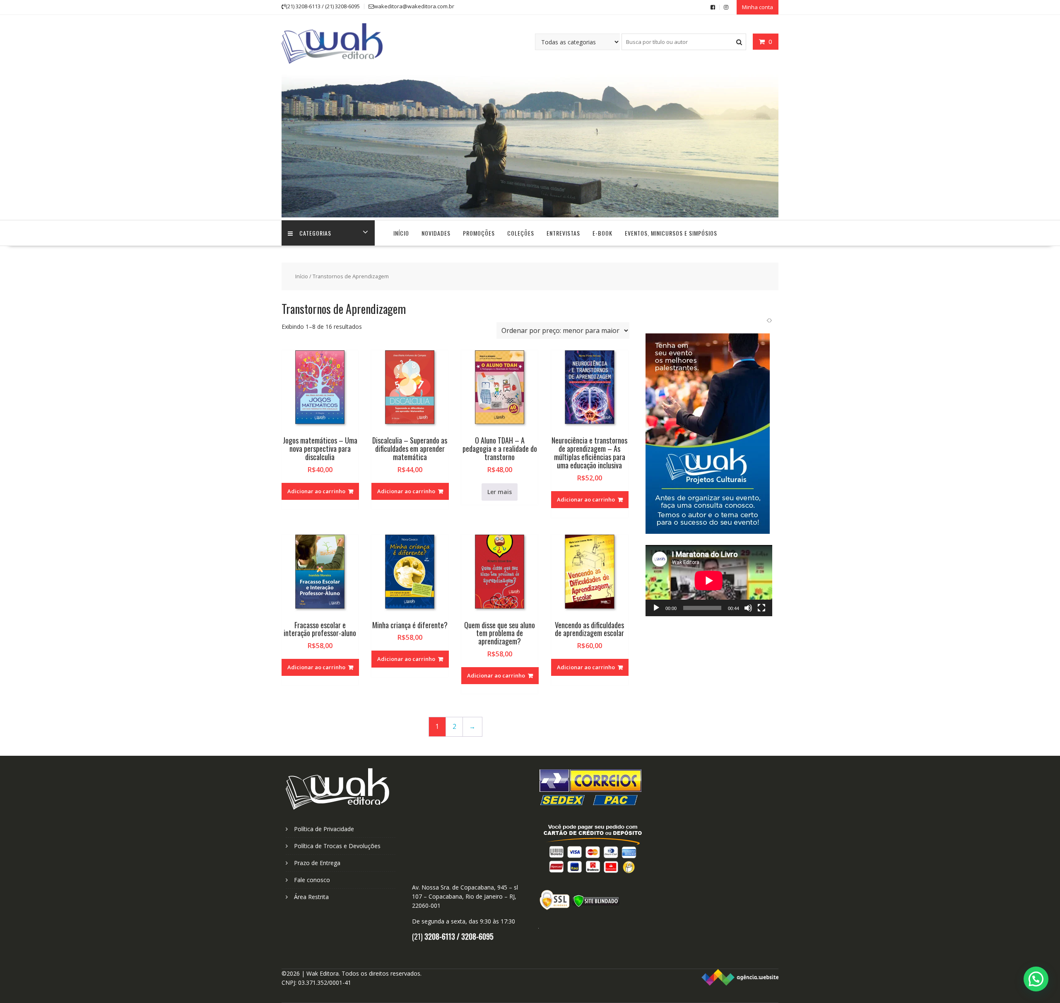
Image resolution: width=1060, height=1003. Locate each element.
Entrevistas (563, 233)
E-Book (602, 233)
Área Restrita (311, 897)
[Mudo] (748, 608)
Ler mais (499, 492)
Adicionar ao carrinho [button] (316, 491)
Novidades (436, 233)
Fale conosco (312, 880)
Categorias (315, 233)
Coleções (520, 233)
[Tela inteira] (761, 608)
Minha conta (757, 7)
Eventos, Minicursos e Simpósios (671, 233)
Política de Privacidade (324, 829)
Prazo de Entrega (317, 863)
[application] (709, 580)
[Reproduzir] (656, 608)
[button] (1036, 979)
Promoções (479, 233)
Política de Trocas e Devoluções (337, 846)
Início (401, 233)
